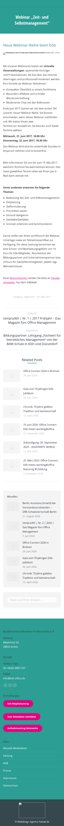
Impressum (9, 778)
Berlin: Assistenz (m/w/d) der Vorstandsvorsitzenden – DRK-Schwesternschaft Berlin (40, 507)
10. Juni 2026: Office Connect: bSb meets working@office (40, 427)
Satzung (7, 755)
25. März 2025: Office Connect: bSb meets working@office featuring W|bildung (40, 465)
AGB (5, 763)
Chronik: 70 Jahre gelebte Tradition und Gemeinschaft (39, 409)
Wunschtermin (18, 278)
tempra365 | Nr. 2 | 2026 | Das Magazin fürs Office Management (38, 527)
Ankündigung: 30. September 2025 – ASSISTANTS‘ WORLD (40, 445)
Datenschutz (10, 785)
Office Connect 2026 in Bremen (41, 371)
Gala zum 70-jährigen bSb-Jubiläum (38, 391)
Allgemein (29, 296)
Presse (7, 770)
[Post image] (11, 376)
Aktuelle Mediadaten (15, 748)
